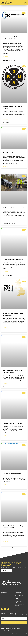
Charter (16, 596)
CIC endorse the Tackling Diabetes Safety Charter (11, 38)
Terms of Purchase (18, 601)
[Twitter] (5, 609)
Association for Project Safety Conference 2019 (13, 527)
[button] (25, 3)
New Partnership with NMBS (12, 423)
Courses (3, 593)
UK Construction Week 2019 (12, 473)
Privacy (16, 598)
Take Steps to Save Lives (11, 153)
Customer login (4, 592)
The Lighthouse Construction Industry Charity (12, 371)
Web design (15, 634)
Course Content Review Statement (19, 604)
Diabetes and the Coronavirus (13, 259)
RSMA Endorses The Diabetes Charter (12, 107)
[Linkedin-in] (8, 609)
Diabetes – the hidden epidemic (13, 208)
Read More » (5, 56)
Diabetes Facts (18, 592)
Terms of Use (17, 599)
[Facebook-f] (2, 609)
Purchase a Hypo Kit (19, 595)
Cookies (16, 602)
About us (16, 593)
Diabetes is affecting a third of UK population (13, 314)
